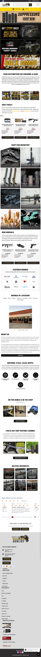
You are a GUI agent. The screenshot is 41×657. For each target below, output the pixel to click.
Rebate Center (27, 111)
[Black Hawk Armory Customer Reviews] (7, 626)
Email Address (16, 529)
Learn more (4, 133)
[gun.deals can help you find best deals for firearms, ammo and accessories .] (9, 635)
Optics (30, 298)
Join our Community (20, 421)
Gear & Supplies (20, 299)
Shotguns (14, 298)
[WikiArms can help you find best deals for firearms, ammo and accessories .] (9, 642)
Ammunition (25, 298)
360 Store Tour (7, 558)
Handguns (5, 298)
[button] (5, 511)
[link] (21, 517)
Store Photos (6, 562)
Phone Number (25, 529)
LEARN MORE (20, 355)
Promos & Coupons (16, 111)
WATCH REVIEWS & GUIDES (20, 457)
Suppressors (19, 298)
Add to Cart (8, 137)
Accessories (35, 298)
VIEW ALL (1, 115)
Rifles (9, 298)
